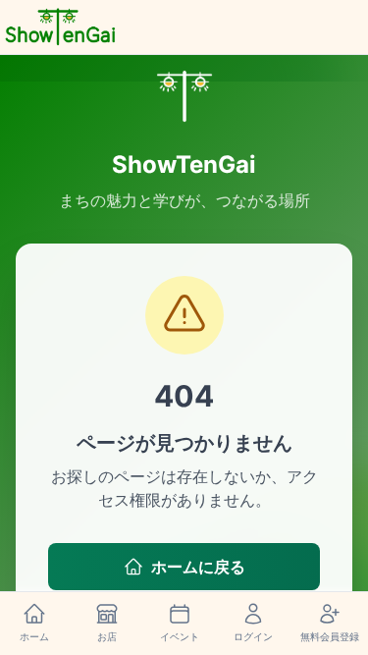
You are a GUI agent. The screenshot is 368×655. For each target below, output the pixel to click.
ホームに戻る (198, 566)
